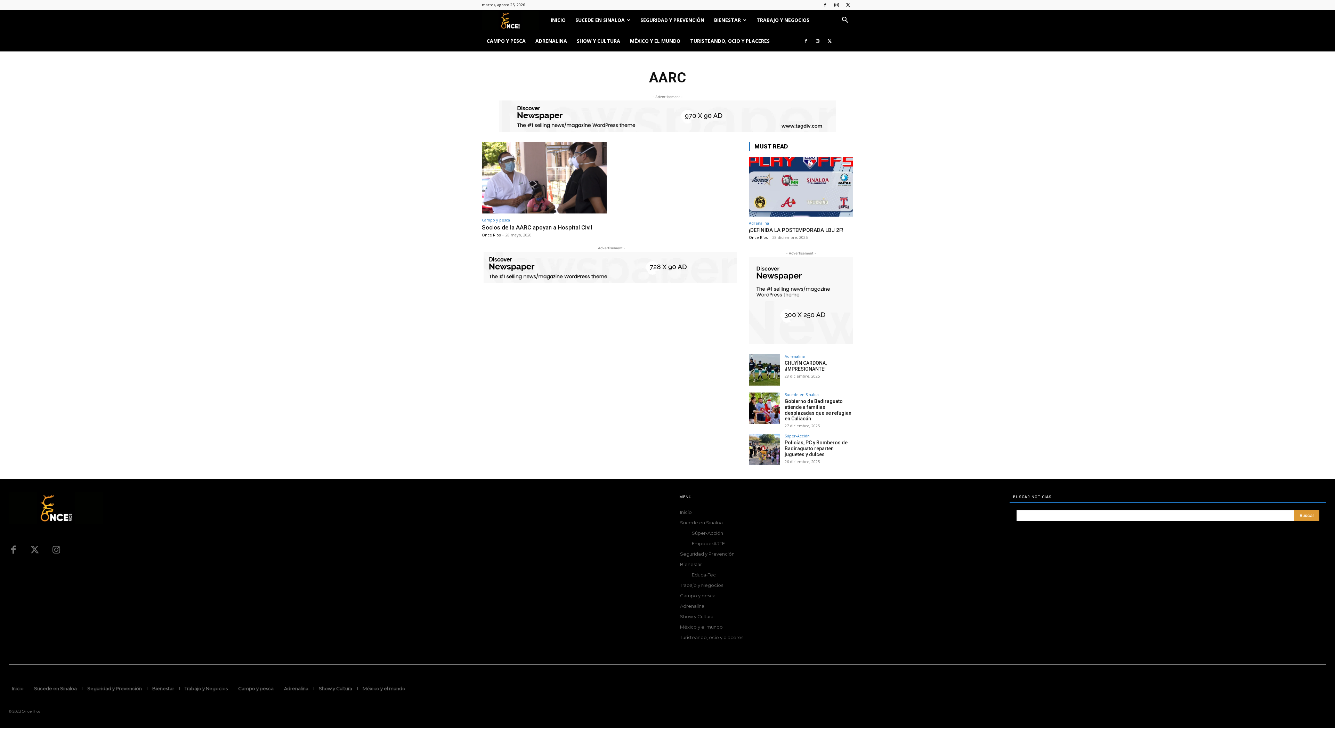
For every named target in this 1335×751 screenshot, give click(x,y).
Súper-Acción (797, 436)
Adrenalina (551, 41)
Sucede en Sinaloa (600, 20)
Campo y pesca (506, 41)
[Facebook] (825, 5)
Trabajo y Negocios (782, 20)
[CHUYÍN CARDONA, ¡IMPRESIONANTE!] (764, 370)
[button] (844, 20)
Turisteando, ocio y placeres (730, 41)
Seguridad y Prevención (672, 20)
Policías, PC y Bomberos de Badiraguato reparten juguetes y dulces (816, 448)
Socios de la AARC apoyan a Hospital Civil (537, 227)
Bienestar (727, 20)
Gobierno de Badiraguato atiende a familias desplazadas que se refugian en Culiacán (818, 409)
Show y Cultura (598, 41)
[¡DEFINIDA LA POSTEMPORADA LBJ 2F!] (801, 187)
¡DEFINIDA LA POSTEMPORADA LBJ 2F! (796, 230)
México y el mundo (655, 41)
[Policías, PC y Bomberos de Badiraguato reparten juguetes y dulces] (764, 449)
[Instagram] (836, 5)
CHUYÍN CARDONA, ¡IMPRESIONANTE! (806, 366)
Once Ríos (491, 234)
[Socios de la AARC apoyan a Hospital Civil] (544, 177)
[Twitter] (848, 5)
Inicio (558, 20)
